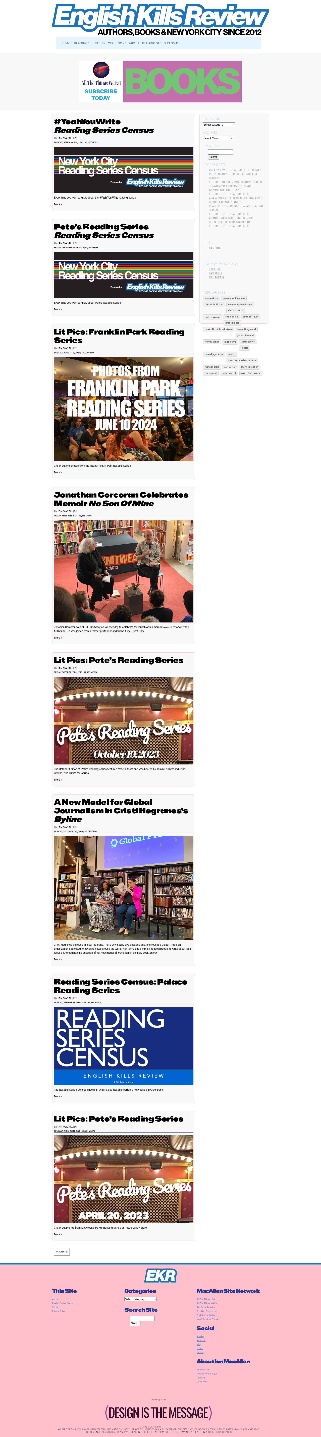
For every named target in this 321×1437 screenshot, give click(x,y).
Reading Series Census (160, 43)
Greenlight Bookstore (219, 329)
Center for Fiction (214, 304)
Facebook (215, 273)
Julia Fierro (230, 341)
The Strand (211, 373)
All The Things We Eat (207, 1303)
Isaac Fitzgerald (246, 329)
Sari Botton (230, 366)
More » (58, 204)
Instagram (216, 277)
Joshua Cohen (212, 341)
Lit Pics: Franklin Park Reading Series (119, 336)
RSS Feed (215, 247)
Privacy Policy (58, 1311)
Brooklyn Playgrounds (207, 1311)
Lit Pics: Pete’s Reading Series (118, 660)
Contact (56, 1307)
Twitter (214, 269)
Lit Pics (244, 347)
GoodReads (202, 1382)
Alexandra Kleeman (234, 298)
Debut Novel (213, 317)
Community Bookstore (240, 304)
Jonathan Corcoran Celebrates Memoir (121, 499)
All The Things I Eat (206, 1299)
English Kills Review (206, 1315)
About (134, 43)
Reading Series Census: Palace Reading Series (120, 986)
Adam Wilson (212, 298)
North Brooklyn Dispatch (208, 1319)
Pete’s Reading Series (103, 231)
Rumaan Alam (212, 366)
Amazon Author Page (207, 1374)
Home (67, 43)
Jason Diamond (245, 335)
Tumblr (200, 1349)
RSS (198, 1345)
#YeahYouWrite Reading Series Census (235, 170)
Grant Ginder (232, 322)
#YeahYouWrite (103, 126)
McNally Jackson (214, 354)
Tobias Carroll (229, 373)
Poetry (232, 354)
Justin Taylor (248, 341)
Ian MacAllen (67, 138)
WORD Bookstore (250, 373)
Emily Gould (231, 316)
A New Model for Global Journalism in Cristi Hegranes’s (121, 810)
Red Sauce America (206, 1307)
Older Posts (61, 1252)
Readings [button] (82, 43)
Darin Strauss (235, 310)
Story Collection (249, 366)
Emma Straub (250, 316)
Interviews (104, 43)
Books (121, 43)
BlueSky (200, 1337)
